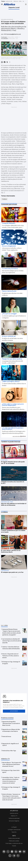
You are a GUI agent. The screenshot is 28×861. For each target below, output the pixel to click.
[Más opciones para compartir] (10, 62)
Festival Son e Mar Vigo (9, 750)
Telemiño (14, 832)
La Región (14, 827)
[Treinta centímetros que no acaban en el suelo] (14, 522)
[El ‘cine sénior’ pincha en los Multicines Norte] (14, 542)
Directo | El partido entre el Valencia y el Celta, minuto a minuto (10, 655)
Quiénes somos (14, 813)
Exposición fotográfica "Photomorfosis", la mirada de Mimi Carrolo (11, 723)
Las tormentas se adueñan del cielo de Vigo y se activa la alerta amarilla (11, 640)
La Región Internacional (14, 829)
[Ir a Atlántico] (9, 4)
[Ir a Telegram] (14, 855)
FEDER (14, 846)
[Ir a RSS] (18, 855)
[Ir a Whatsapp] (10, 855)
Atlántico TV (14, 815)
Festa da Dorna (6, 736)
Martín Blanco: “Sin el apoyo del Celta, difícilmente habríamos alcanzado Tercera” (11, 764)
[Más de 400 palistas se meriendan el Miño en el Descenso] (14, 493)
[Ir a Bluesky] (24, 851)
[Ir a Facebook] (4, 851)
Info (14, 836)
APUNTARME (14, 711)
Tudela (4, 199)
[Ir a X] (8, 851)
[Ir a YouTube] (20, 851)
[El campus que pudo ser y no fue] (14, 562)
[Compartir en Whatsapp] (2, 62)
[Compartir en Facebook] (4, 62)
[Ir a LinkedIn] (16, 851)
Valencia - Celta (17, 1)
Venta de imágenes (14, 821)
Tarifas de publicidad (14, 818)
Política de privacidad (14, 838)
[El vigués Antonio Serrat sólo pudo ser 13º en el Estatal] (14, 451)
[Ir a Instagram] (12, 851)
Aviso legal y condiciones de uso (14, 843)
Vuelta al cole (8, 1)
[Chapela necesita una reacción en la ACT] (14, 473)
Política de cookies (14, 841)
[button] (26, 4)
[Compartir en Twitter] (7, 62)
